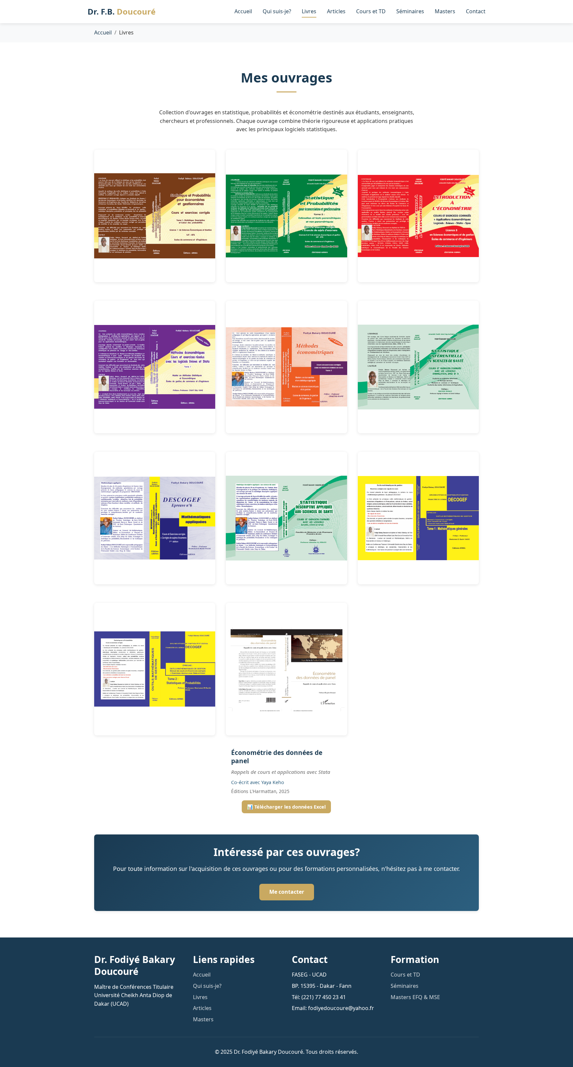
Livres (309, 11)
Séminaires (410, 11)
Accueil (243, 11)
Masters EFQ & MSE (415, 997)
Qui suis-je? (277, 11)
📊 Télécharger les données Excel (286, 807)
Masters (445, 11)
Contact (475, 11)
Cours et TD (371, 11)
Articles (336, 11)
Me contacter (286, 891)
